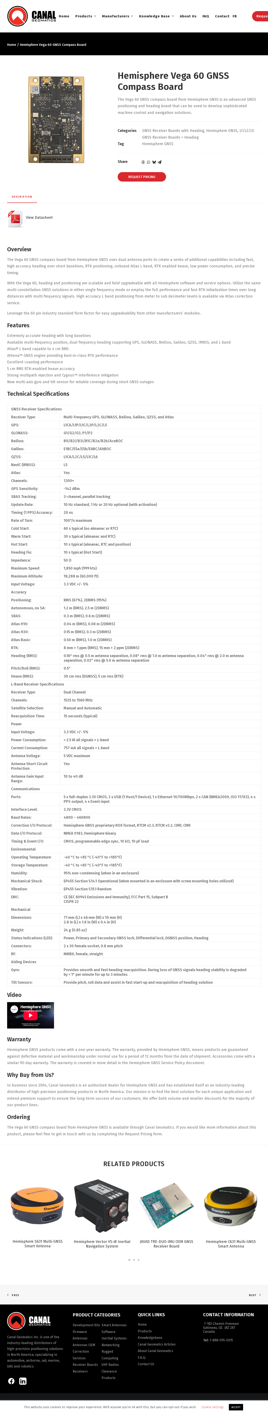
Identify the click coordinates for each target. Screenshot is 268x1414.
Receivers (80, 1371)
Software (108, 1332)
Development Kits (86, 1325)
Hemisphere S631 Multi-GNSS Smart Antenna (38, 1243)
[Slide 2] (134, 1260)
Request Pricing (141, 177)
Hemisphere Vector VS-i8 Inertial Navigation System (102, 1244)
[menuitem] (64, 16)
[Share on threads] (143, 162)
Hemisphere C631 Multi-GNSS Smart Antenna (231, 1244)
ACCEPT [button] (236, 1407)
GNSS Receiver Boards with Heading (173, 130)
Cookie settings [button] (212, 1407)
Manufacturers (115, 16)
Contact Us (146, 1364)
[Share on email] (159, 162)
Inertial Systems (114, 1338)
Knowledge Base (154, 16)
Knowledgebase (150, 1338)
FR (235, 16)
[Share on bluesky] (154, 162)
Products (83, 16)
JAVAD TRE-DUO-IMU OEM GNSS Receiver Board (166, 1244)
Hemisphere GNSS (221, 130)
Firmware (80, 1332)
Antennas (80, 1338)
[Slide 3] (138, 1260)
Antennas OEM (84, 1345)
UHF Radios (110, 1365)
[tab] (22, 198)
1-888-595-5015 (221, 1340)
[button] (37, 1205)
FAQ (205, 16)
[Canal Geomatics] (31, 16)
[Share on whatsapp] (148, 162)
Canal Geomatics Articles (157, 1344)
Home (64, 16)
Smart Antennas (114, 1325)
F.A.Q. (142, 1358)
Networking (111, 1345)
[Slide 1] (129, 1260)
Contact (222, 16)
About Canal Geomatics (155, 1351)
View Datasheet (38, 217)
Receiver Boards (85, 1365)
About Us (188, 16)
